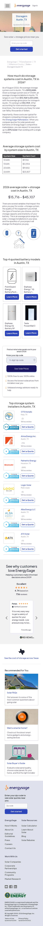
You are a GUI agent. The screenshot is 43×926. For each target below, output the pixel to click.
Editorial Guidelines (10, 834)
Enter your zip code (14, 355)
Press (7, 840)
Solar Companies (13, 862)
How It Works (11, 825)
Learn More (12, 297)
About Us (9, 829)
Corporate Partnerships (11, 867)
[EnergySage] (17, 790)
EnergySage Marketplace (17, 119)
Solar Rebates (28, 840)
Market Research (13, 879)
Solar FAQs (12, 692)
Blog (24, 836)
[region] (21, 618)
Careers (8, 844)
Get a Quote (28, 427)
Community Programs (10, 873)
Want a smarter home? (17, 728)
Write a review (26, 421)
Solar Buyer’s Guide (16, 763)
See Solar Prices (21, 368)
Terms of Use (9, 918)
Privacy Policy (23, 918)
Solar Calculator (29, 825)
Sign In (35, 5)
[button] (7, 618)
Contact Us (10, 848)
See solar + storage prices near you (21, 36)
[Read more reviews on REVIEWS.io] (27, 637)
